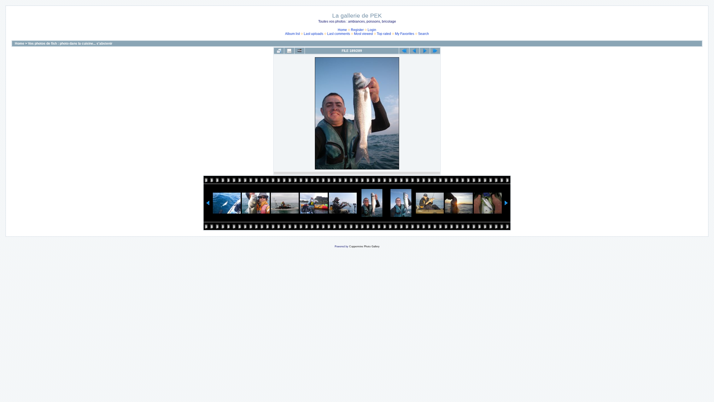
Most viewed (363, 34)
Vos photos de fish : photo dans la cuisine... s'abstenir (70, 44)
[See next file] (425, 51)
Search (423, 34)
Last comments (338, 34)
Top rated (384, 34)
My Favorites (404, 34)
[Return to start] (404, 51)
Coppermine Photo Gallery (364, 246)
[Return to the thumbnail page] (279, 51)
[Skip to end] (435, 51)
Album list (292, 34)
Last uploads (313, 34)
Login (372, 30)
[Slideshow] (300, 51)
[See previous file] (414, 51)
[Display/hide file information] (289, 51)
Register (357, 30)
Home (342, 30)
